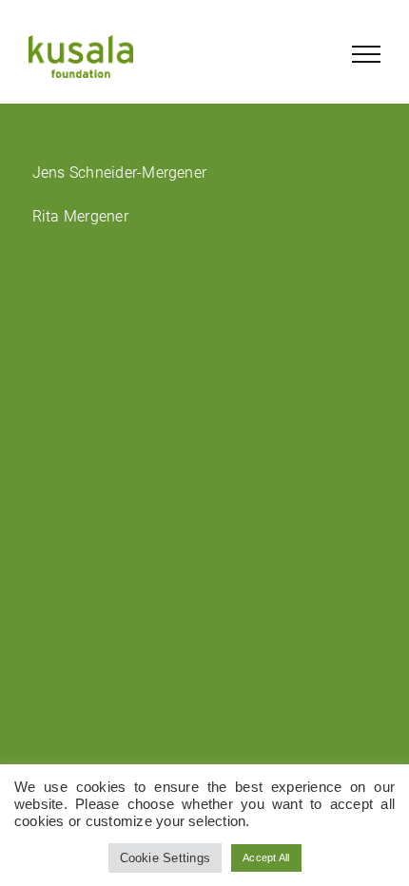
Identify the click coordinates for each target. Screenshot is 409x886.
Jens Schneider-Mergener (119, 173)
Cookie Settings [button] (165, 858)
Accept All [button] (266, 857)
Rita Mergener (80, 216)
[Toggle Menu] (366, 54)
